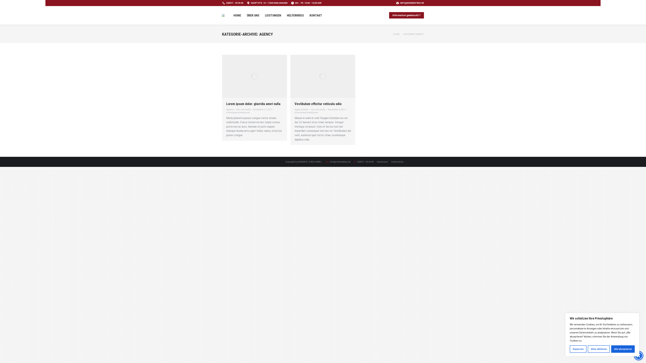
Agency (230, 109)
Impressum (382, 161)
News (305, 109)
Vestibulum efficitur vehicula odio (318, 104)
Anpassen (578, 349)
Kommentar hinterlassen (238, 112)
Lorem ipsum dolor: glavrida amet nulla (253, 104)
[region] (602, 334)
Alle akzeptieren (623, 349)
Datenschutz (397, 161)
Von (243, 109)
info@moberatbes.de (412, 3)
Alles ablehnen (599, 349)
